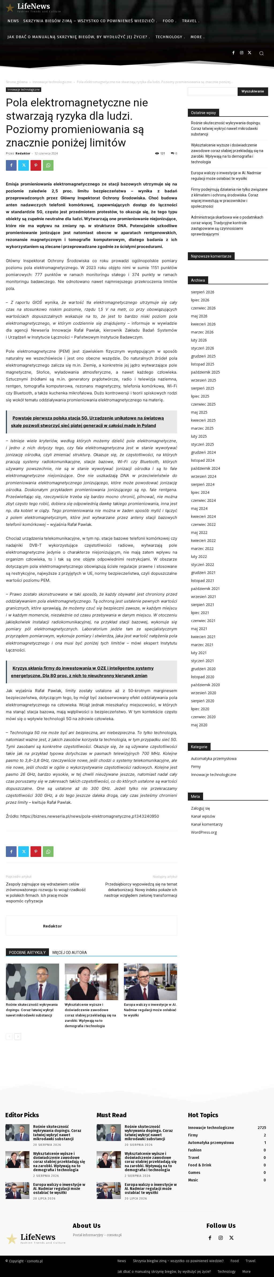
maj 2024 (199, 508)
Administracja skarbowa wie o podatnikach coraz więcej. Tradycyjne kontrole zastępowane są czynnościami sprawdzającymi (227, 225)
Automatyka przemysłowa (214, 758)
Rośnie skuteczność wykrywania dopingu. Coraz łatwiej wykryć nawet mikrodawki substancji (32, 1010)
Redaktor (23, 153)
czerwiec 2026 (203, 307)
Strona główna (17, 82)
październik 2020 (205, 684)
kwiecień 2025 (203, 420)
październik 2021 (205, 588)
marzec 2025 (202, 428)
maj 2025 (199, 412)
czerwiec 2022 (203, 524)
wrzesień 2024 (203, 476)
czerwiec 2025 (203, 404)
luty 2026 (199, 340)
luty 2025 (199, 436)
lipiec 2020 (200, 708)
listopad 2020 (202, 676)
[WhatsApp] (48, 165)
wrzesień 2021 (203, 596)
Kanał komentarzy (207, 824)
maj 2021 (199, 628)
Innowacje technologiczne (52, 82)
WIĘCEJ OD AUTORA (69, 952)
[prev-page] (9, 1036)
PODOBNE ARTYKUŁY (27, 952)
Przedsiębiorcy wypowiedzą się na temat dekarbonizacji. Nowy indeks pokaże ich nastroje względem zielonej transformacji (140, 890)
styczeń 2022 (202, 564)
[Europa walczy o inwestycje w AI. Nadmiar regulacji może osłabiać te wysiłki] (150, 982)
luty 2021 (199, 652)
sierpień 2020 (202, 700)
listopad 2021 (202, 580)
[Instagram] (241, 52)
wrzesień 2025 (203, 380)
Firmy (196, 766)
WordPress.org (204, 832)
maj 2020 (199, 724)
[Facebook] (233, 52)
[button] (261, 53)
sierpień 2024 (202, 484)
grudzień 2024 (203, 452)
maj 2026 (199, 316)
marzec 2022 (202, 548)
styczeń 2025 (202, 444)
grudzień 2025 (203, 356)
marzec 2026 (202, 332)
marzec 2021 (202, 644)
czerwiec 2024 (203, 500)
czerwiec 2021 (203, 620)
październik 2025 (205, 372)
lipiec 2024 (200, 492)
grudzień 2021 (203, 572)
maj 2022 (199, 532)
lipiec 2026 (200, 299)
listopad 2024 (202, 460)
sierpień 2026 (202, 291)
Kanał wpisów (203, 816)
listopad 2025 (202, 364)
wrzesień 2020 (203, 692)
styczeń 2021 (202, 660)
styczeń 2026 (202, 348)
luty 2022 (199, 556)
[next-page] (17, 1036)
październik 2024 (205, 468)
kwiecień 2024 (203, 516)
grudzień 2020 (203, 668)
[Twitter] (249, 52)
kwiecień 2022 (203, 540)
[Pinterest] (36, 165)
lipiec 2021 (200, 612)
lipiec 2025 (200, 396)
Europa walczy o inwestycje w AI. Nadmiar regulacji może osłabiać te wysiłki (150, 1010)
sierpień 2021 (202, 604)
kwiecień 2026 (203, 324)
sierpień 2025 (202, 388)
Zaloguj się (200, 808)
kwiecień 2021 (203, 636)
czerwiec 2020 (203, 716)
